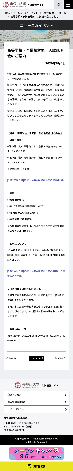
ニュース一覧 (36, 358)
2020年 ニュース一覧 (55, 13)
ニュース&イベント (27, 13)
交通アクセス (14, 394)
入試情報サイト (35, 4)
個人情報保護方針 (16, 402)
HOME (8, 13)
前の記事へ (13, 358)
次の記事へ (59, 358)
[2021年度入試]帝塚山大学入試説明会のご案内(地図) (35, 180)
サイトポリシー (15, 409)
